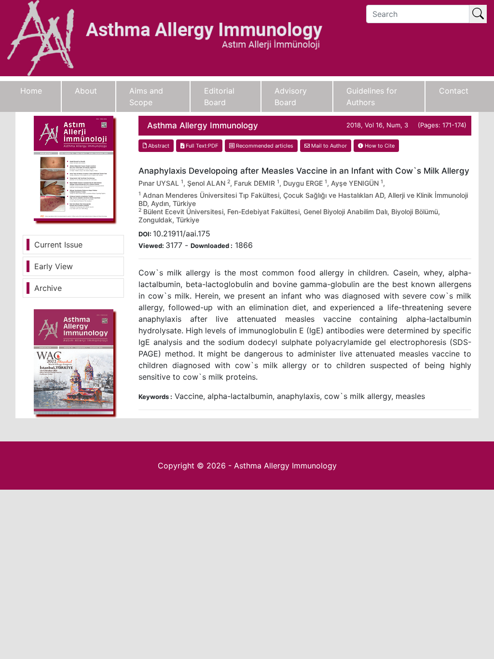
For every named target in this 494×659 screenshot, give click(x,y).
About (86, 91)
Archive (48, 288)
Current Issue (58, 244)
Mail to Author (328, 145)
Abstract (158, 145)
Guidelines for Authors (371, 96)
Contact (453, 91)
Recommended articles (263, 145)
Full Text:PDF (201, 145)
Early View (53, 266)
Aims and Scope (146, 96)
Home (31, 91)
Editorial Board (219, 96)
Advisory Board (290, 96)
